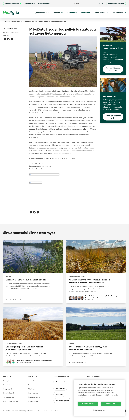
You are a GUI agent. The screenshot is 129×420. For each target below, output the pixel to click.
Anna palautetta (8, 397)
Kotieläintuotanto (34, 397)
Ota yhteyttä (7, 389)
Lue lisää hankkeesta (37, 158)
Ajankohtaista (15, 21)
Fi (99, 4)
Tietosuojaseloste (41, 411)
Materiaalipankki (8, 393)
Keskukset (6, 385)
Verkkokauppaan (43, 3)
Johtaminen (32, 381)
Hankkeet (85, 12)
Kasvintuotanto (33, 393)
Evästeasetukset (99, 410)
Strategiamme (8, 381)
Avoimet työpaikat (62, 401)
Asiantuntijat (60, 382)
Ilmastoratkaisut (33, 401)
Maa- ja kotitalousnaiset (11, 401)
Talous (30, 385)
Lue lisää (80, 398)
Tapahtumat (72, 12)
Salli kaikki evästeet (88, 403)
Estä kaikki (110, 403)
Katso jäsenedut (29, 3)
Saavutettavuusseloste (58, 411)
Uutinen (5, 35)
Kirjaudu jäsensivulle (12, 3)
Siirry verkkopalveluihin (116, 3)
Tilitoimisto (31, 389)
